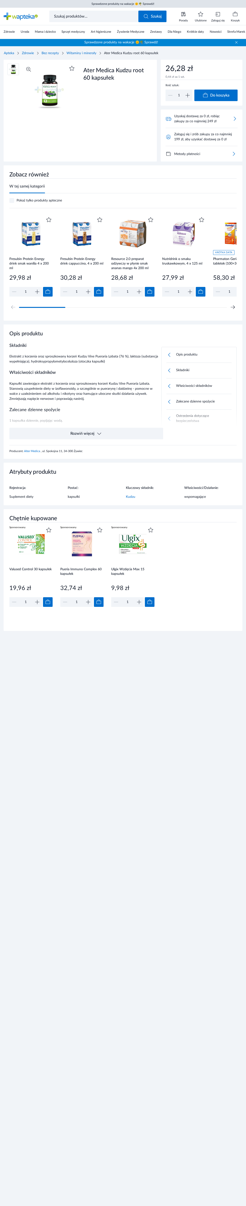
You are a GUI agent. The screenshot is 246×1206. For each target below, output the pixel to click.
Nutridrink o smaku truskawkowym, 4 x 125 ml (182, 261)
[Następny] (233, 307)
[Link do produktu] (31, 256)
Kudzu (130, 497)
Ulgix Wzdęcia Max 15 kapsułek (127, 572)
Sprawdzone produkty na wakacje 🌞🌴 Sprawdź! (123, 3)
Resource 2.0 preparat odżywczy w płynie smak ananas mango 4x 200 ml (129, 263)
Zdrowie (28, 53)
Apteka (9, 53)
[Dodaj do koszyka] (48, 292)
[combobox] (94, 16)
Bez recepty (50, 53)
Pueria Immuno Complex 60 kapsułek (81, 572)
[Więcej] (234, 154)
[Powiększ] (28, 69)
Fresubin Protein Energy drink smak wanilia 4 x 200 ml (29, 263)
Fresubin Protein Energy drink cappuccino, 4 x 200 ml (81, 261)
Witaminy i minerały (81, 53)
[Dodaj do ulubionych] (72, 68)
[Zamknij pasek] (236, 42)
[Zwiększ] (187, 95)
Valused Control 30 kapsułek (30, 569)
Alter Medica (32, 451)
